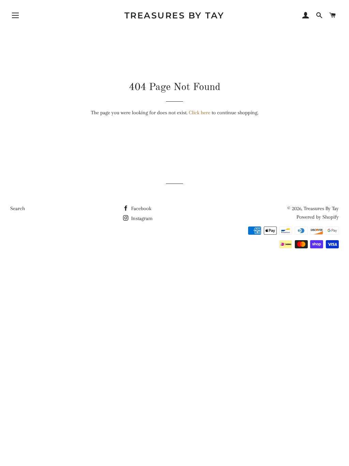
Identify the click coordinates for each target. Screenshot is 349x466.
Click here (199, 113)
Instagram (141, 218)
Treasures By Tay (174, 15)
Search (17, 208)
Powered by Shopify (318, 217)
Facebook (140, 208)
